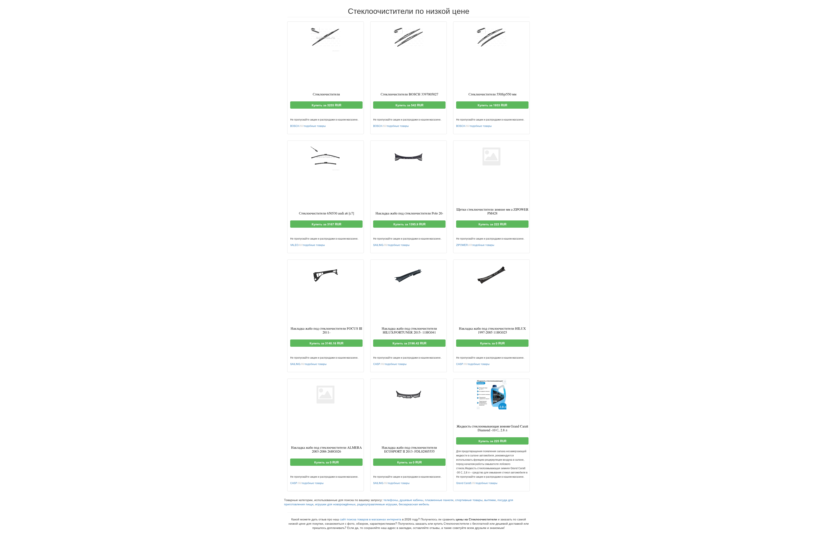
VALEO (294, 245)
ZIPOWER (462, 245)
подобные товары (315, 126)
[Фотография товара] (325, 37)
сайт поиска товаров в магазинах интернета (370, 519)
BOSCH (294, 126)
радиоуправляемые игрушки (377, 504)
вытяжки (490, 500)
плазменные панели (439, 500)
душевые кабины (411, 500)
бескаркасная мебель (414, 504)
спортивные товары (469, 500)
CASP (376, 364)
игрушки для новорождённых (335, 504)
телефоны (390, 500)
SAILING (378, 245)
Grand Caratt (463, 483)
